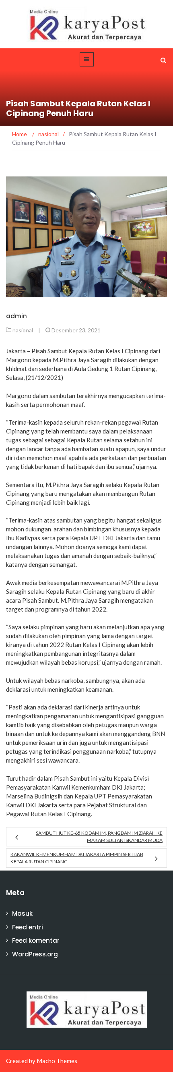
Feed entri (27, 927)
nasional (22, 330)
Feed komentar (36, 940)
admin (16, 316)
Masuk (22, 913)
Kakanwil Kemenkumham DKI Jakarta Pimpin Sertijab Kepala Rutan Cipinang (76, 858)
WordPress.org (35, 954)
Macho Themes (57, 1060)
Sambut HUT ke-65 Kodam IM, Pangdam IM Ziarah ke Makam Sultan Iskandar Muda (99, 836)
